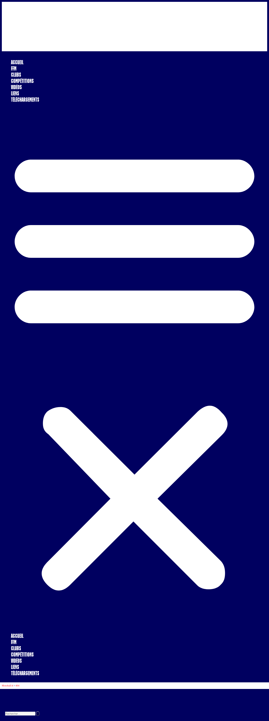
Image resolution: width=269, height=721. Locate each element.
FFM (13, 68)
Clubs (16, 74)
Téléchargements (25, 99)
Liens (15, 93)
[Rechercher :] (20, 713)
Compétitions (22, 81)
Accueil (17, 62)
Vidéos (16, 87)
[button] (134, 367)
